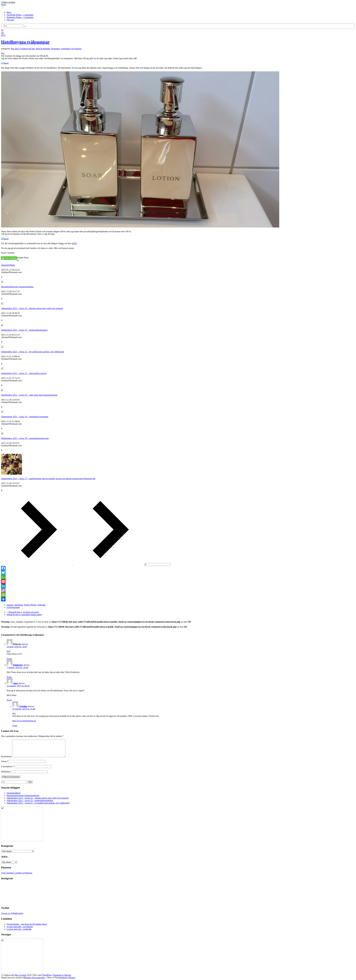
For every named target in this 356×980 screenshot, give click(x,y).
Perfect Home (30, 605)
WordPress (47, 975)
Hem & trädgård (43, 48)
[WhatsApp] (178, 577)
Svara (9, 658)
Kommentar (6, 756)
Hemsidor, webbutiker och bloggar (66, 48)
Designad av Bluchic (62, 975)
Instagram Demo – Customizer (20, 17)
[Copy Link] (178, 590)
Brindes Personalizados (34, 977)
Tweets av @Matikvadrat (12, 913)
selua (15, 683)
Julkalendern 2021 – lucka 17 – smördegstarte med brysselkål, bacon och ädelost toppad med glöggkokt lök (48, 478)
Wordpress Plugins (67, 977)
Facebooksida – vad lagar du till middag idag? (27, 924)
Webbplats (5, 771)
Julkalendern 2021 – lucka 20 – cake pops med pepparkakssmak (29, 395)
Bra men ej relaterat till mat (23, 48)
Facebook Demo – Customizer (20, 15)
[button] (2, 7)
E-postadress (7, 766)
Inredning (18, 605)
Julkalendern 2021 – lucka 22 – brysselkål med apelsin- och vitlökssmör (32, 351)
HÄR (74, 243)
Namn (4, 761)
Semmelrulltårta (8, 265)
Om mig (10, 20)
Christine (23, 706)
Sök (30, 782)
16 (2, 30)
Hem (9, 12)
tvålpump (41, 605)
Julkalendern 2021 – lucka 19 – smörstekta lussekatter (24, 416)
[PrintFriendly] (178, 595)
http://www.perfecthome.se (24, 721)
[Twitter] (178, 572)
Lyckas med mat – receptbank (20, 926)
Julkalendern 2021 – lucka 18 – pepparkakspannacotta (25, 438)
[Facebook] (178, 568)
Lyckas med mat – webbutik (19, 929)
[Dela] (178, 599)
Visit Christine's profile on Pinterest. (17, 873)
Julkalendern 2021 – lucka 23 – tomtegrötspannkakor (24, 330)
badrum (10, 605)
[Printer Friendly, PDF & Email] (9, 258)
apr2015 (3, 34)
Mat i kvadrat (20, 975)
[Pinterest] (178, 581)
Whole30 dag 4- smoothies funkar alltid (24, 614)
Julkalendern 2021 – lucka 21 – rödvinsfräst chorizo (24, 373)
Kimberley (18, 665)
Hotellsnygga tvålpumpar (25, 41)
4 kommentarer (13, 607)
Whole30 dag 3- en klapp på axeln (23, 612)
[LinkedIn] (178, 586)
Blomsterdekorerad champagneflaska (17, 287)
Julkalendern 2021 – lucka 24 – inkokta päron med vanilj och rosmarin (32, 308)
